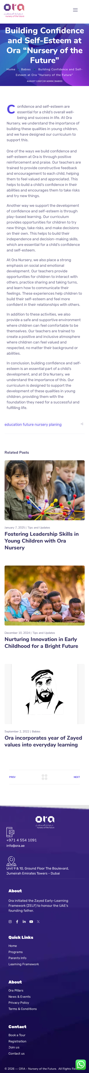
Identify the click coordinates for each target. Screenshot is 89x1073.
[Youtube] (31, 921)
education (13, 424)
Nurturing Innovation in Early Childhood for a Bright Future (41, 643)
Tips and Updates (39, 528)
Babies (26, 69)
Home (11, 69)
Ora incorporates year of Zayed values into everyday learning (43, 741)
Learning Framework (23, 964)
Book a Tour (16, 1035)
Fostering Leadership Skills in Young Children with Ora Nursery (42, 540)
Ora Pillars (15, 990)
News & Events (19, 996)
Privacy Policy (18, 1003)
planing (55, 424)
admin (50, 81)
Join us (13, 1047)
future (28, 424)
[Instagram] (10, 921)
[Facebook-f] (17, 921)
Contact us (16, 1053)
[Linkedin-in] (24, 921)
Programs (15, 952)
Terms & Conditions (22, 1009)
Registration (17, 1041)
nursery (41, 424)
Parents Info (17, 958)
